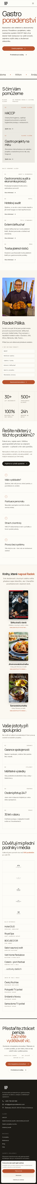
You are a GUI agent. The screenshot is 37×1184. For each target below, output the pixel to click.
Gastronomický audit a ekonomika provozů (15, 1121)
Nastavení (18, 1175)
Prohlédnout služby (17, 55)
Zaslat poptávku (17, 48)
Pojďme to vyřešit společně (14, 464)
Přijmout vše (18, 1171)
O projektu (5, 1137)
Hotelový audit (6, 1127)
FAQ (3, 1147)
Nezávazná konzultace (17, 382)
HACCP (4, 1117)
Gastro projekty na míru (9, 1124)
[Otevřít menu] (33, 3)
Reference (5, 1140)
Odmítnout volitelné (18, 1179)
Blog (3, 1144)
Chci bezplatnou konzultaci (17, 1064)
